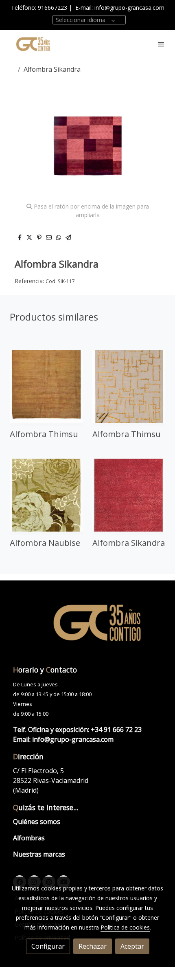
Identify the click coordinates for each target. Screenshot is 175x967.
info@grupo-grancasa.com (129, 7)
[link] (32, 44)
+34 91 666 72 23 (116, 729)
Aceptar (132, 946)
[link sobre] (87, 627)
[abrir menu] (161, 44)
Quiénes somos (36, 821)
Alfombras (29, 837)
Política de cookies (125, 927)
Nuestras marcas (39, 854)
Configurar (48, 946)
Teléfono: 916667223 (39, 7)
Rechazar (93, 946)
